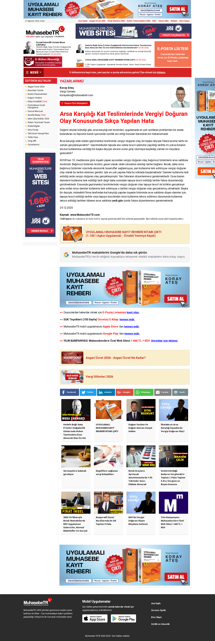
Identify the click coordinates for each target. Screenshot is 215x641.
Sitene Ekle (163, 21)
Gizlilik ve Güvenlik (160, 624)
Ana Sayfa (82, 21)
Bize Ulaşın (185, 21)
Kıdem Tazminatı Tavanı (39, 122)
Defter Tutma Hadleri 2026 (138, 21)
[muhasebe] (45, 38)
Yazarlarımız (33, 144)
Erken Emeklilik (37, 101)
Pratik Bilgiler (34, 126)
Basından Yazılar (36, 90)
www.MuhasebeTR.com (85, 214)
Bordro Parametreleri (37, 94)
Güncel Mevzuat (35, 111)
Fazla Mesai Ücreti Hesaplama (36, 106)
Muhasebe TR (91, 636)
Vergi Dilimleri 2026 (116, 21)
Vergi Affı (32, 141)
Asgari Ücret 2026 (97, 21)
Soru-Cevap (33, 130)
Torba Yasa (33, 137)
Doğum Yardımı (35, 98)
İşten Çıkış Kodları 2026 (38, 119)
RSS (154, 21)
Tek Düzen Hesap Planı (38, 133)
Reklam (174, 21)
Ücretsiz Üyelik (158, 610)
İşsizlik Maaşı (37, 115)
